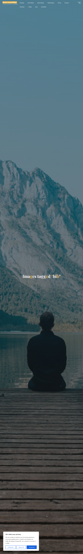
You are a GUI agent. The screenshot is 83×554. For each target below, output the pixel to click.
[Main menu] (79, 3)
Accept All (31, 547)
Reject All (21, 547)
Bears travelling (9, 2)
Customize (10, 547)
